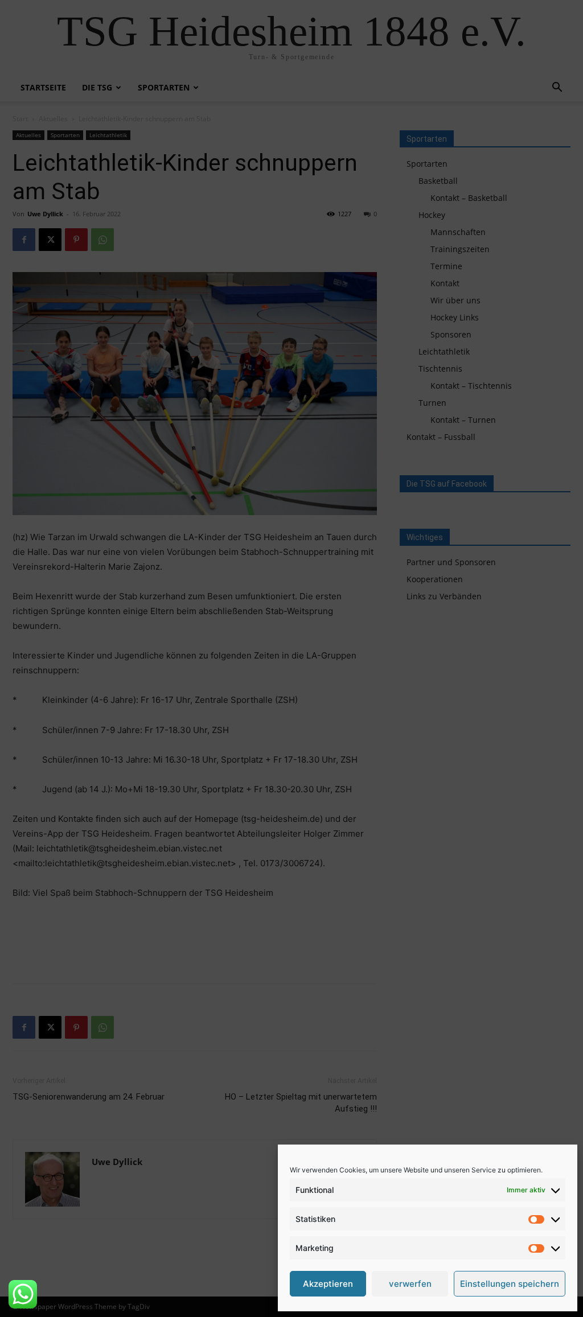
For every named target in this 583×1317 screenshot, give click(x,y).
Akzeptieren (328, 1283)
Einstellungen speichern (509, 1283)
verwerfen (410, 1283)
